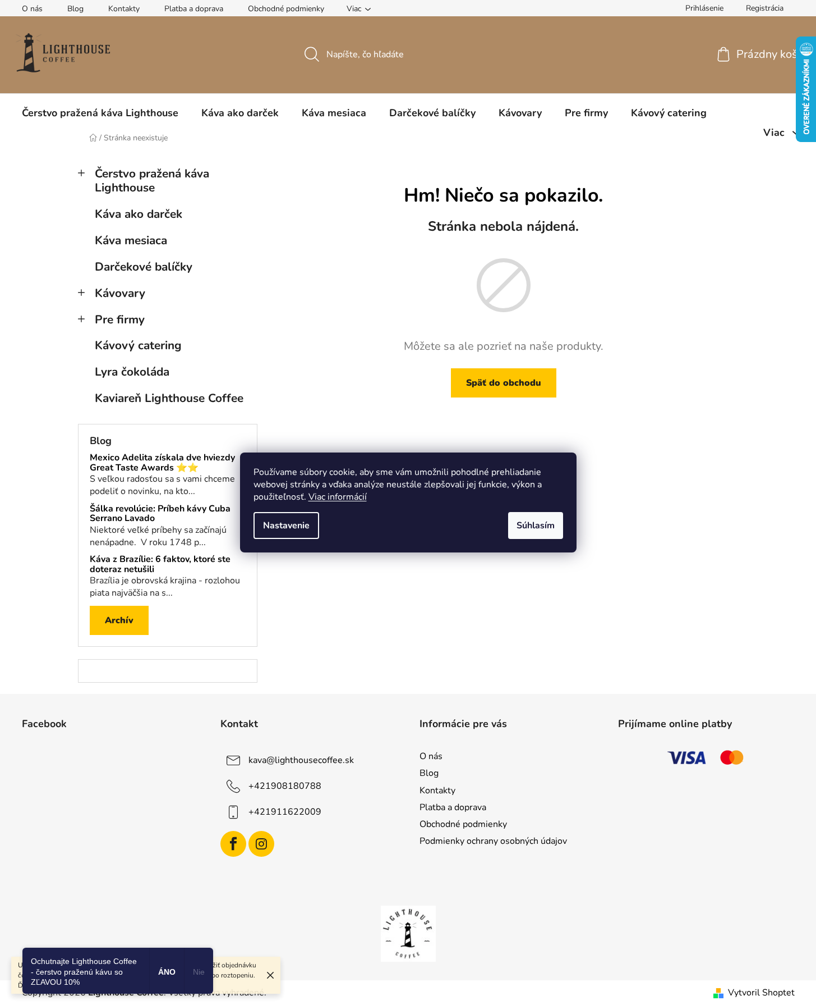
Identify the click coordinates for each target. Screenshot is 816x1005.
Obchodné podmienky (286, 8)
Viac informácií (337, 497)
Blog (75, 8)
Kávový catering (138, 345)
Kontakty (124, 8)
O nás (32, 8)
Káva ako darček (138, 214)
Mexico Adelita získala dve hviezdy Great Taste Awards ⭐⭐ (162, 463)
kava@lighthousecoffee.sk (301, 760)
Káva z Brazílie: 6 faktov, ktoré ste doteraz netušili (160, 564)
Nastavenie (286, 525)
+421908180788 (284, 786)
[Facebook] (233, 844)
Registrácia (764, 8)
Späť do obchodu (503, 383)
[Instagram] (261, 844)
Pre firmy (120, 319)
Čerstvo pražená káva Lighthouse (152, 180)
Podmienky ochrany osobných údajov (493, 841)
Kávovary (120, 293)
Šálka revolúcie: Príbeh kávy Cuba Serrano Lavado (160, 514)
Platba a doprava (193, 8)
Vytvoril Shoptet (761, 992)
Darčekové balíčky (143, 267)
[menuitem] (100, 113)
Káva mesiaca (131, 240)
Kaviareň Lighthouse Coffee (169, 398)
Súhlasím (536, 525)
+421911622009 (284, 812)
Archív (119, 620)
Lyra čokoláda (132, 372)
